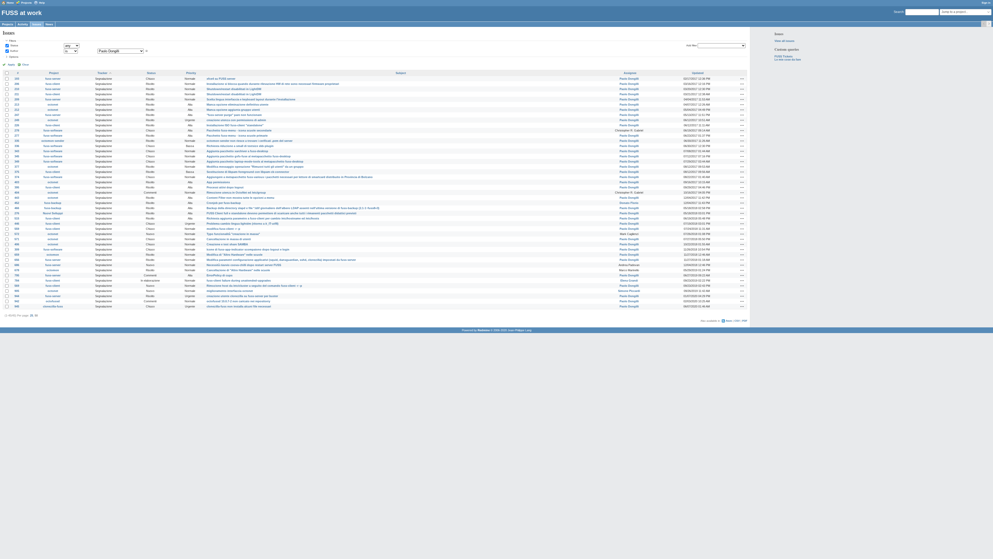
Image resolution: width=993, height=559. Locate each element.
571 (16, 239)
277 (16, 135)
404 (16, 192)
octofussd (53, 301)
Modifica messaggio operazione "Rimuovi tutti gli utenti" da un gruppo (255, 166)
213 (16, 104)
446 (16, 223)
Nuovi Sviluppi (53, 213)
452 (16, 202)
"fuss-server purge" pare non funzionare (234, 114)
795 (16, 275)
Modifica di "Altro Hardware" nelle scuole (234, 254)
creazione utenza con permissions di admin (236, 120)
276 (16, 213)
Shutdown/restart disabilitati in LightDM (234, 89)
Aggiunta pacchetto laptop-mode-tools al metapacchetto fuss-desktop (255, 161)
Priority (191, 73)
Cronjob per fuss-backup (224, 202)
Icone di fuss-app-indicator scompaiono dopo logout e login (248, 249)
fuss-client (53, 83)
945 (16, 306)
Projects (26, 2)
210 (16, 89)
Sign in (986, 2)
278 (16, 130)
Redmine (484, 330)
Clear (25, 64)
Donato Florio (629, 202)
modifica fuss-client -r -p (223, 228)
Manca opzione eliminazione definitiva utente (237, 104)
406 (16, 244)
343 (16, 151)
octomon (53, 254)
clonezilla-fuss (53, 306)
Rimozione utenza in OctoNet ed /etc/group (236, 192)
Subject (401, 73)
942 (16, 301)
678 (16, 270)
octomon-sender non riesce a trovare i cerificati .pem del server (249, 140)
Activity (23, 24)
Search (899, 12)
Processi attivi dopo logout (225, 187)
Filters (12, 40)
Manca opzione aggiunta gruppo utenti (233, 109)
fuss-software (52, 130)
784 (16, 280)
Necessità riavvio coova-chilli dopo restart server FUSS (244, 265)
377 (16, 166)
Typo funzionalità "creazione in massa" (233, 234)
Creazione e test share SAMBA (227, 244)
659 (16, 254)
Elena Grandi (629, 280)
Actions (742, 79)
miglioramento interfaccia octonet (230, 290)
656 (16, 259)
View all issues (784, 40)
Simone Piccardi (629, 290)
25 (31, 315)
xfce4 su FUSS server (221, 78)
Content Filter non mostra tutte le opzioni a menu (240, 197)
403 (16, 182)
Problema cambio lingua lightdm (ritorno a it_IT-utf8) (243, 223)
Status (14, 45)
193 (16, 78)
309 (16, 249)
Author (14, 50)
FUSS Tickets (783, 56)
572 (16, 234)
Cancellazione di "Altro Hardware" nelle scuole (238, 270)
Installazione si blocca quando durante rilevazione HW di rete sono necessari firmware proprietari (273, 83)
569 (16, 285)
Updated (698, 73)
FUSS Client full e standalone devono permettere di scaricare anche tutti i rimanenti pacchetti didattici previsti (281, 213)
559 (16, 228)
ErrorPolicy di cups (219, 275)
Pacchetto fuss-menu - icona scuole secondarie (239, 130)
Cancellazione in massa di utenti (229, 239)
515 (16, 218)
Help (42, 2)
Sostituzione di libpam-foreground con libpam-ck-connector (248, 171)
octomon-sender (52, 140)
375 (16, 171)
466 (16, 208)
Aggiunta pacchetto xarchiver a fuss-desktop (237, 151)
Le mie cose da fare (787, 59)
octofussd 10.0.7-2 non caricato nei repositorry (238, 301)
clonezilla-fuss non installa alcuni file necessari (239, 306)
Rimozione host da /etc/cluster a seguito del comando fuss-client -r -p (254, 285)
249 (16, 120)
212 (16, 109)
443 (16, 197)
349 (16, 161)
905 (16, 290)
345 (16, 156)
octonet (53, 104)
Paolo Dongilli (629, 78)
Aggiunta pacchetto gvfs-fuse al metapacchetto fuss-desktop (249, 156)
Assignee (630, 73)
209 (16, 99)
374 (16, 177)
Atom (729, 320)
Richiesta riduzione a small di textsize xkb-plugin (240, 146)
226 (16, 125)
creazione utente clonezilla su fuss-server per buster (242, 296)
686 (16, 265)
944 (16, 296)
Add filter (691, 45)
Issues (36, 24)
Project (54, 73)
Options (13, 56)
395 (16, 187)
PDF (744, 320)
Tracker (102, 73)
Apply (11, 64)
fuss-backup (52, 202)
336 (16, 146)
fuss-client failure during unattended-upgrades (239, 280)
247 (16, 114)
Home (10, 2)
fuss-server (53, 78)
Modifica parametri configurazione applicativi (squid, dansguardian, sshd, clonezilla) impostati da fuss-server (281, 259)
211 (16, 94)
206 (16, 83)
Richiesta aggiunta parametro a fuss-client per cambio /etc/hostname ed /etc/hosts (263, 218)
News (49, 24)
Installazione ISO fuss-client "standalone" (235, 125)
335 (16, 140)
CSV (737, 320)
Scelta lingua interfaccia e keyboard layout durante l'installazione (251, 99)
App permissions (218, 182)
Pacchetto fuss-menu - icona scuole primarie (237, 135)
